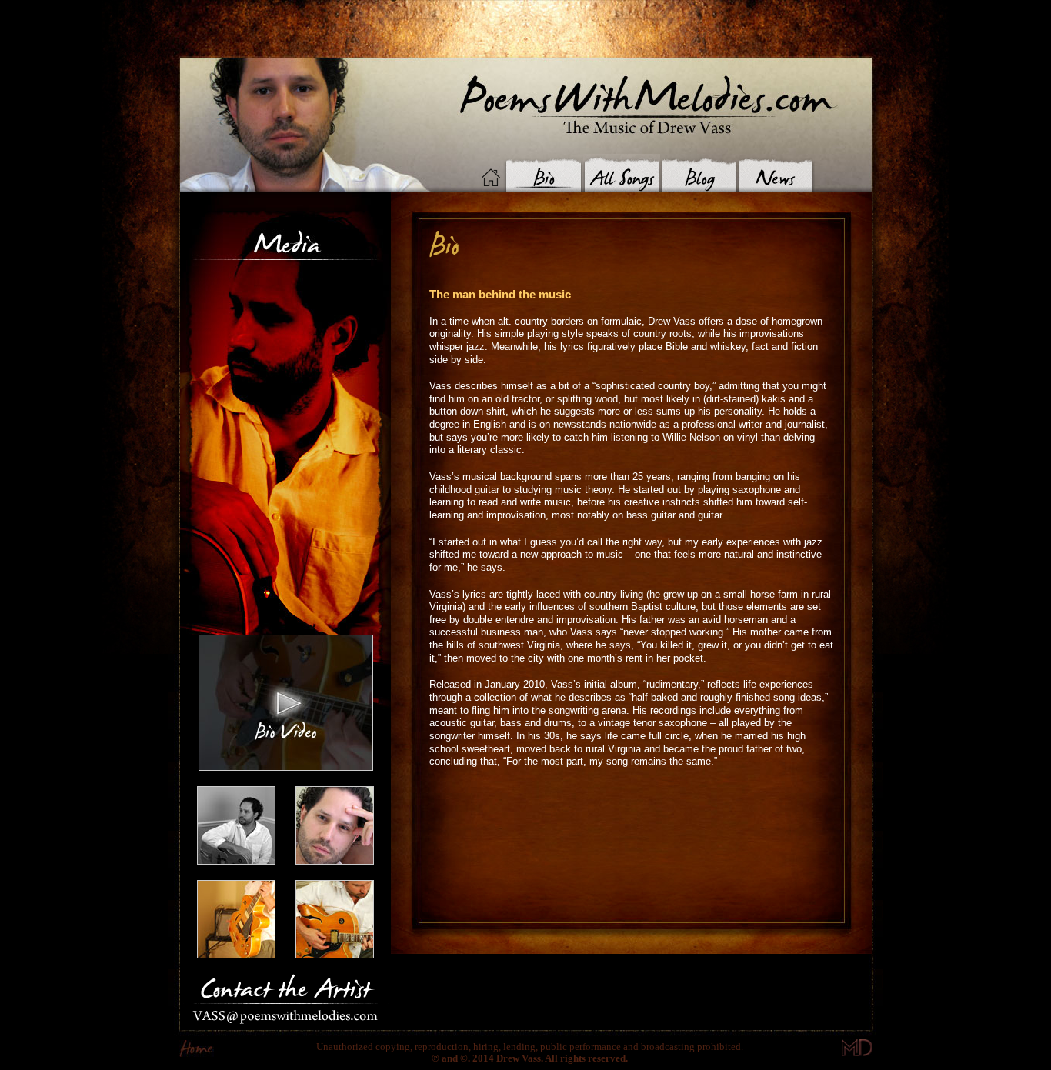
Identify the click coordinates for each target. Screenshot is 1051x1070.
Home (491, 177)
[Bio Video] (286, 766)
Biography (542, 173)
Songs (621, 173)
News (776, 173)
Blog (698, 173)
